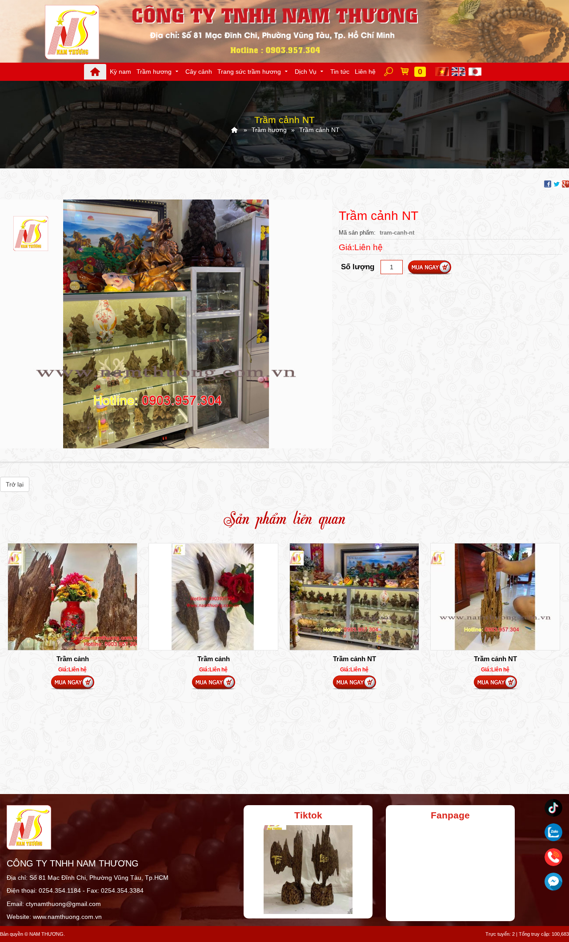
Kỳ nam (120, 71)
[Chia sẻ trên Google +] (565, 183)
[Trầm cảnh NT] (166, 323)
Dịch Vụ (306, 71)
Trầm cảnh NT (354, 659)
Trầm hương (154, 71)
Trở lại (15, 484)
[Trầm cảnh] (72, 597)
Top (548, 900)
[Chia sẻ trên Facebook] (547, 183)
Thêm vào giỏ (429, 267)
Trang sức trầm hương (249, 71)
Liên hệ (365, 71)
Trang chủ (95, 72)
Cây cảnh (198, 71)
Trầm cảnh (72, 659)
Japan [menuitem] (476, 71)
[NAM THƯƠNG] (234, 129)
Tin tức (339, 71)
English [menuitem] (459, 71)
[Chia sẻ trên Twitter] (556, 183)
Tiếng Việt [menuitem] (443, 71)
